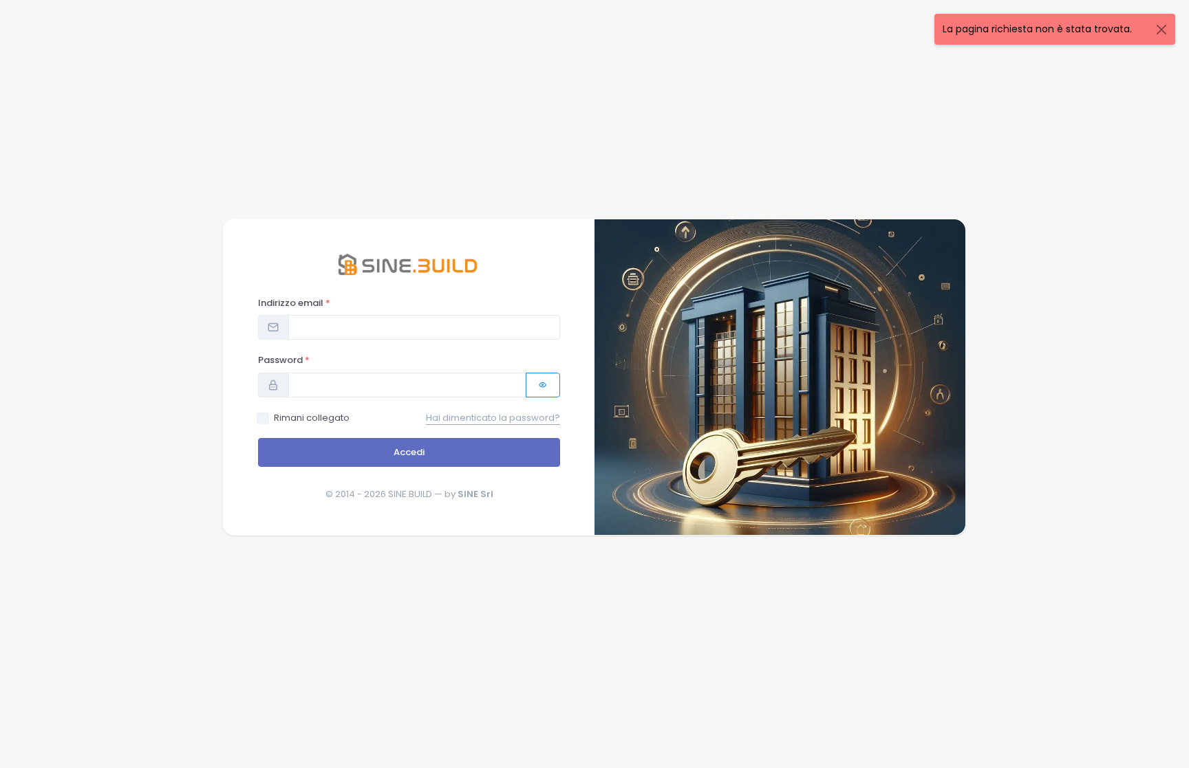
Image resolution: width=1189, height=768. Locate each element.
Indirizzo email (294, 302)
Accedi (409, 452)
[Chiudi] (1161, 29)
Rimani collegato (312, 417)
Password (284, 359)
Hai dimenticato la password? (493, 417)
